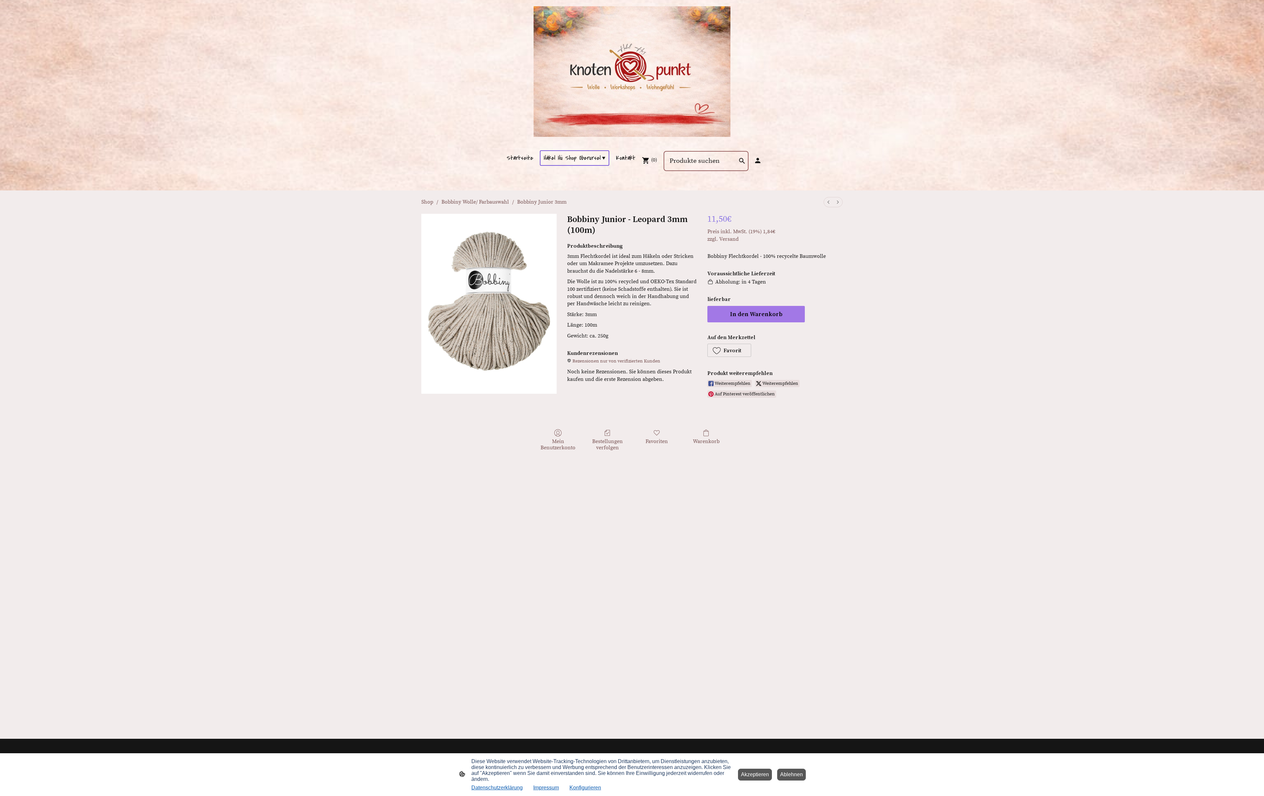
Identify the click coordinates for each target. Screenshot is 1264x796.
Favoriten (656, 441)
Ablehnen (791, 774)
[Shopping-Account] (758, 160)
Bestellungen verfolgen (607, 444)
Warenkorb (706, 441)
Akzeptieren (755, 774)
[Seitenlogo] (632, 71)
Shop (427, 202)
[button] (729, 350)
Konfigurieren (585, 787)
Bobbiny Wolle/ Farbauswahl (475, 202)
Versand (729, 239)
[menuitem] (828, 202)
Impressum (546, 787)
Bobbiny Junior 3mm (541, 202)
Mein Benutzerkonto (557, 444)
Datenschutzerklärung (497, 787)
